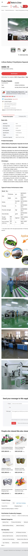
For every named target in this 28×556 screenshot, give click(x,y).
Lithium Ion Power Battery (8, 539)
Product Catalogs (22, 503)
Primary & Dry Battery (16, 522)
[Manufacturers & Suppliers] (14, 2)
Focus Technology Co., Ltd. (18, 550)
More (2, 545)
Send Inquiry (14, 73)
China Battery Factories (8, 532)
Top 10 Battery (6, 542)
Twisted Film (4, 506)
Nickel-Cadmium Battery (8, 525)
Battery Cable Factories (8, 535)
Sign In (3, 109)
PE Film (16, 508)
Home (2, 10)
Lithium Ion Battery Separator (8, 508)
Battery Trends (15, 542)
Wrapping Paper (18, 506)
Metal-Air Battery (20, 525)
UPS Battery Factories (21, 532)
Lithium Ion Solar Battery (21, 535)
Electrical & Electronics (9, 10)
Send (14, 423)
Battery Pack (5, 522)
